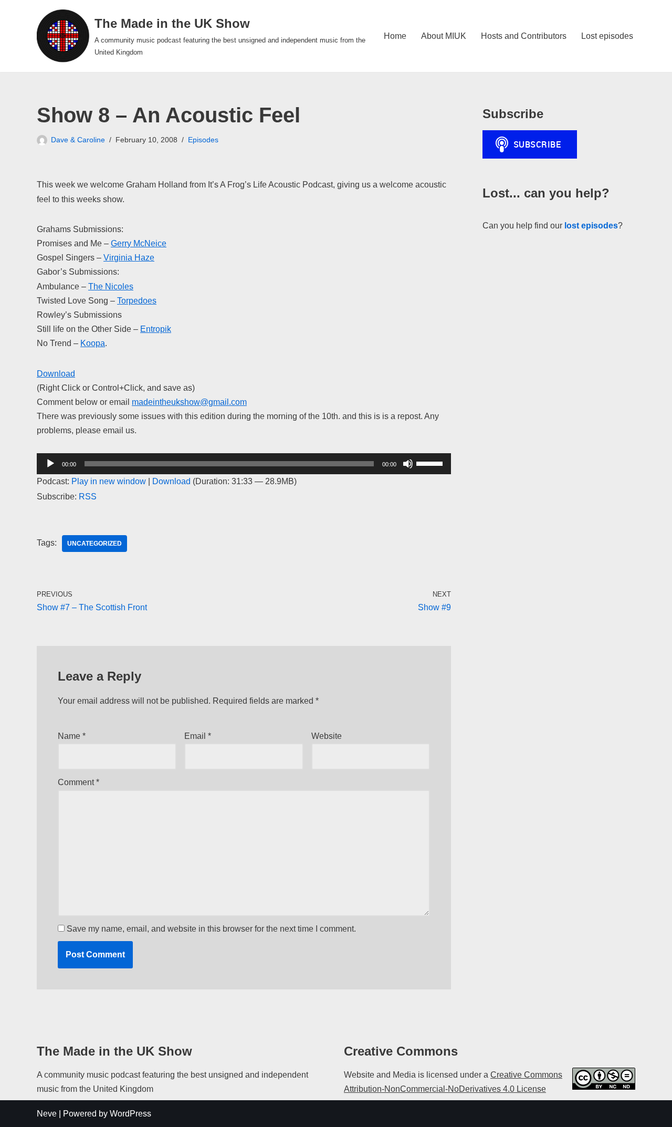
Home (395, 36)
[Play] (50, 463)
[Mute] (408, 463)
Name (72, 736)
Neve (47, 1113)
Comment (78, 782)
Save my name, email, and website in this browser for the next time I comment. (211, 928)
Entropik (155, 329)
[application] (244, 463)
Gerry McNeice (138, 243)
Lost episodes (607, 36)
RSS (88, 496)
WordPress (130, 1113)
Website (326, 736)
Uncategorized (94, 543)
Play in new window (108, 481)
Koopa (92, 343)
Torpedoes (136, 300)
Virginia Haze (128, 257)
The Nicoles (110, 286)
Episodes (203, 139)
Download (56, 373)
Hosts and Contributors (523, 36)
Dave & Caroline (78, 139)
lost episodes (591, 225)
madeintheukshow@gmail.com (189, 402)
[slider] (431, 462)
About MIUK (443, 36)
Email (197, 736)
